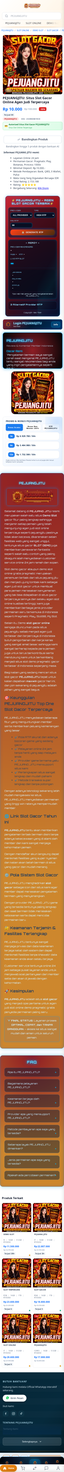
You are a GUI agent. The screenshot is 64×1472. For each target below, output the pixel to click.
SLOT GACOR (52, 30)
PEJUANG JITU (40, 511)
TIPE (36, 211)
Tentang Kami (10, 1429)
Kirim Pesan (17, 1398)
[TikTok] (21, 1414)
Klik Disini (43, 188)
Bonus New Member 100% (32, 428)
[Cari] (6, 16)
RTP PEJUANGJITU (51, 428)
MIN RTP (14, 221)
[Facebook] (6, 1414)
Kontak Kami (10, 1434)
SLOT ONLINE (33, 23)
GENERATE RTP (32, 233)
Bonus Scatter (14, 428)
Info (56, 324)
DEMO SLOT (53, 23)
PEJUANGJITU (12, 23)
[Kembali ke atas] (57, 1449)
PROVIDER (15, 211)
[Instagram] (13, 1414)
